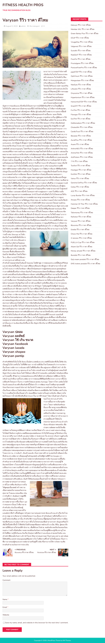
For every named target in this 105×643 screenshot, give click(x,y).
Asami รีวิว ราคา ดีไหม (80, 144)
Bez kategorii (35, 26)
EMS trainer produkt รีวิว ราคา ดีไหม (85, 263)
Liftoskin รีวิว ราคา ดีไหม (81, 89)
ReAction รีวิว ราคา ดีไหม (81, 217)
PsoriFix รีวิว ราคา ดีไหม (80, 59)
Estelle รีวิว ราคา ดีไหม (80, 229)
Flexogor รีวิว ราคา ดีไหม (81, 114)
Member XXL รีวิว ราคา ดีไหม (82, 29)
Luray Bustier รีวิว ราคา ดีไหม (83, 195)
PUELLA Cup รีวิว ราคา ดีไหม (82, 242)
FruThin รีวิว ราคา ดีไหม (80, 110)
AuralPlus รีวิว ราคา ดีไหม (81, 140)
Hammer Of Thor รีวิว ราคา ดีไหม (84, 204)
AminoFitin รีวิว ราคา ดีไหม (82, 153)
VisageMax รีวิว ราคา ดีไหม (82, 42)
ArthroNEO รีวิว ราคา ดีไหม (82, 148)
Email (5, 607)
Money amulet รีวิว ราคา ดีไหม (83, 251)
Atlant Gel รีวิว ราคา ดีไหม (81, 246)
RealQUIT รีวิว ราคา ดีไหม (81, 55)
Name (5, 599)
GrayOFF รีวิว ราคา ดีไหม (81, 106)
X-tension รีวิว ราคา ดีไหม (81, 238)
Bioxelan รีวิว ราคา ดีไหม (81, 136)
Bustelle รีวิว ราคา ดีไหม (81, 255)
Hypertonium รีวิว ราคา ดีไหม (82, 97)
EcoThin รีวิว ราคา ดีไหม (80, 119)
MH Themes (67, 640)
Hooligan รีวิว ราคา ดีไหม (81, 170)
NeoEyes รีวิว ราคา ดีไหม (81, 84)
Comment (6, 580)
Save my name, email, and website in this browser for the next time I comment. (36, 622)
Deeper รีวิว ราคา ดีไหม (80, 208)
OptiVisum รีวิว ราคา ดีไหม (82, 76)
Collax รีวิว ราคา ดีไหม (80, 187)
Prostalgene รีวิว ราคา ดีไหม (82, 63)
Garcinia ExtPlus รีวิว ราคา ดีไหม (84, 182)
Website (6, 615)
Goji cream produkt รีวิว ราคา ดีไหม (85, 259)
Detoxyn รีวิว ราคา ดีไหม (81, 25)
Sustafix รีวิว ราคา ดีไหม (81, 50)
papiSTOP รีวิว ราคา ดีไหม (81, 72)
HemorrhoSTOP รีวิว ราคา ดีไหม (84, 102)
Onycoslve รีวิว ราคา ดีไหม (81, 93)
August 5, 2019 (12, 26)
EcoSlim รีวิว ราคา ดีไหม (80, 174)
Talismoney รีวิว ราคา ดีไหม (82, 212)
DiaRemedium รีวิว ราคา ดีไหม (83, 123)
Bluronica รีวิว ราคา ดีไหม (81, 225)
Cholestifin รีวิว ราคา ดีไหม (82, 127)
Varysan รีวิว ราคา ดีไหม (80, 221)
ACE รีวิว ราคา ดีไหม (79, 191)
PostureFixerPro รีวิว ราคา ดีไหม (84, 67)
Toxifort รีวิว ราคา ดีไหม (80, 165)
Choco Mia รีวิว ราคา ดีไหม (81, 234)
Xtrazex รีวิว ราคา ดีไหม (80, 200)
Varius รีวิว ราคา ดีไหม (80, 178)
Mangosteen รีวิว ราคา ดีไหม (82, 80)
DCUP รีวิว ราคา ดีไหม (80, 38)
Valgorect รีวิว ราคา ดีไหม (81, 46)
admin (23, 26)
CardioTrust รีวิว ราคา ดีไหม (82, 131)
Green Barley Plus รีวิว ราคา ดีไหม (84, 33)
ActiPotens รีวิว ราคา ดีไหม (82, 157)
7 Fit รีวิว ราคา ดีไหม (79, 161)
